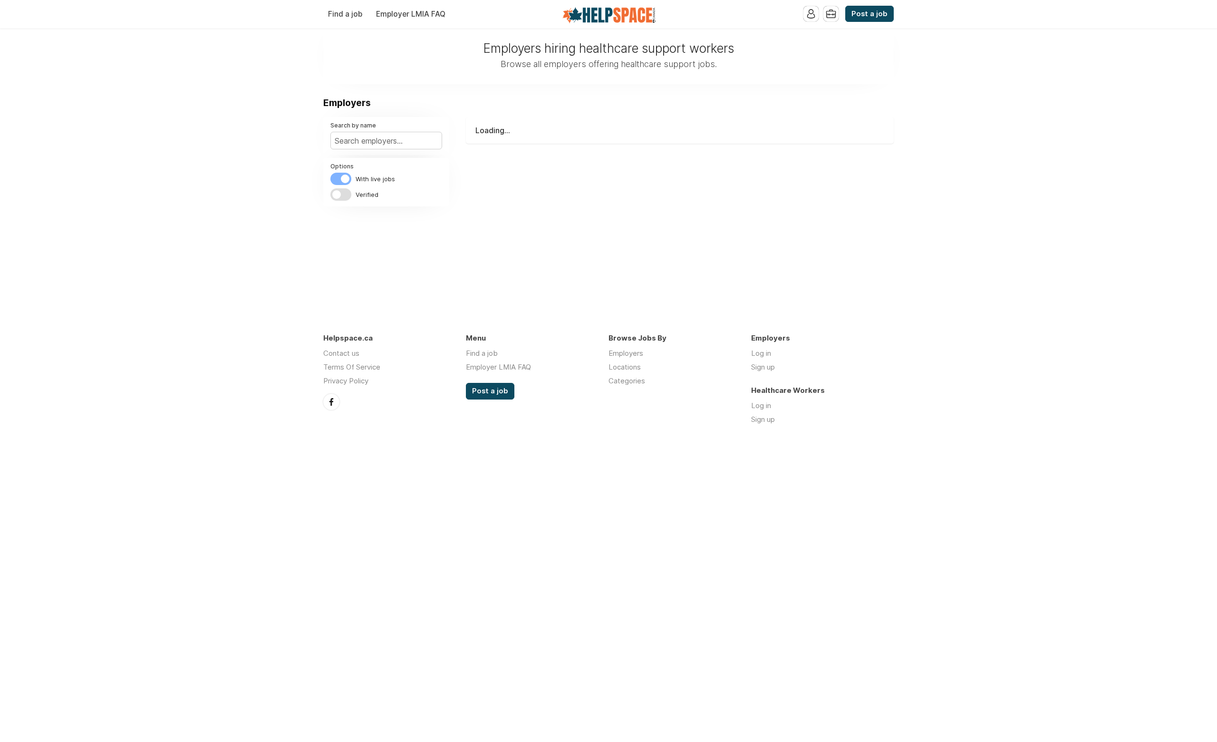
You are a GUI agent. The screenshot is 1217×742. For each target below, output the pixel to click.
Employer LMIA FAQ (410, 14)
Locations (624, 366)
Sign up (763, 366)
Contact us (341, 353)
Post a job (869, 14)
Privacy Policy (345, 380)
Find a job (345, 14)
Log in (761, 353)
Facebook (331, 402)
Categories (626, 380)
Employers (625, 353)
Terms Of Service (351, 366)
